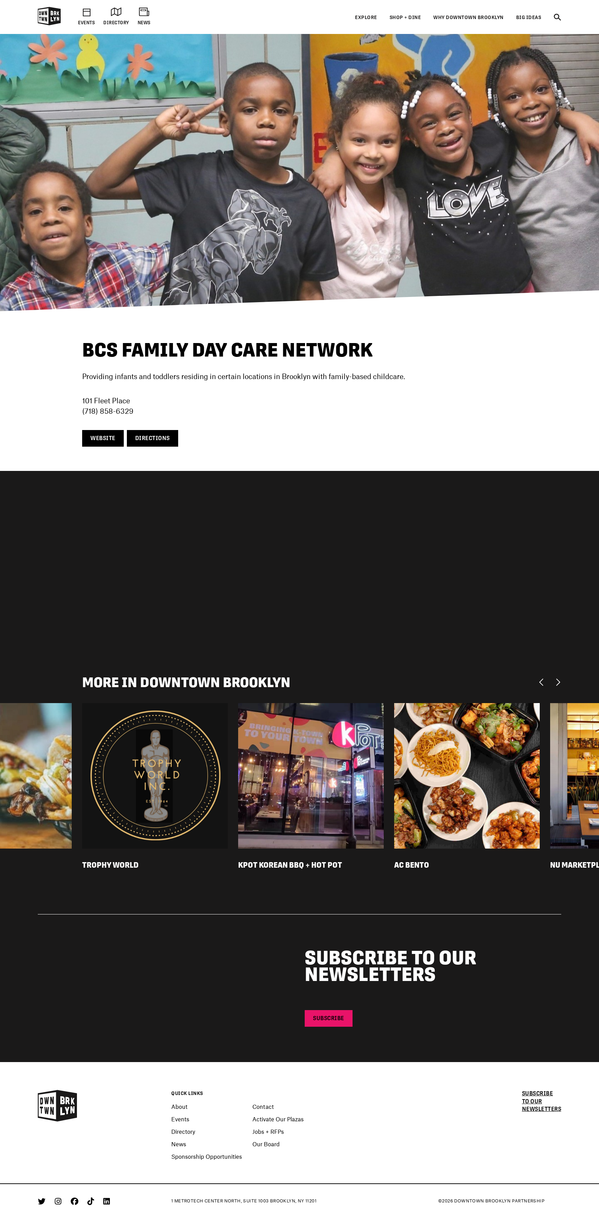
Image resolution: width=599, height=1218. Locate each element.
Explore (366, 17)
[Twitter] (43, 1201)
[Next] (558, 681)
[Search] (557, 17)
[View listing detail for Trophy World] (155, 774)
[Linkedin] (106, 1201)
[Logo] (49, 24)
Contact (263, 1106)
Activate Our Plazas (278, 1119)
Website (102, 438)
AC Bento (411, 864)
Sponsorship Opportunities (206, 1156)
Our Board (266, 1144)
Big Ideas (528, 17)
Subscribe (328, 1018)
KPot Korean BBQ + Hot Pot (290, 864)
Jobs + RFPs (268, 1131)
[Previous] (543, 681)
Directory (183, 1131)
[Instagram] (59, 1201)
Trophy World (110, 864)
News (178, 1144)
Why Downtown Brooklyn (468, 17)
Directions (152, 438)
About (179, 1106)
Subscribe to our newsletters (542, 1101)
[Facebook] (76, 1201)
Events (180, 1119)
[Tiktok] (91, 1201)
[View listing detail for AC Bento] (467, 774)
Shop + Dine (405, 17)
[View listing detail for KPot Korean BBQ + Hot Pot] (311, 774)
